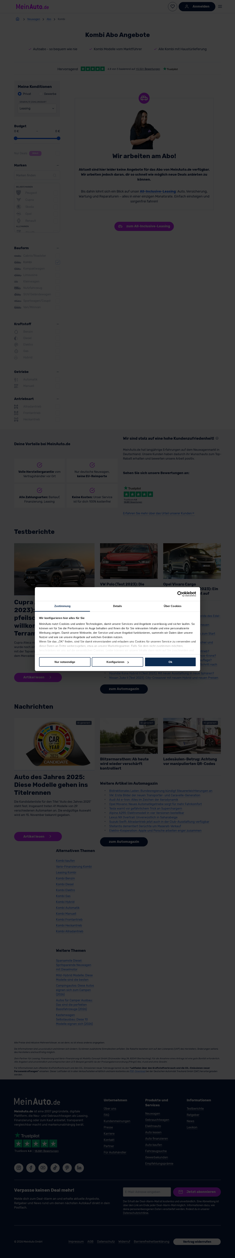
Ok (170, 661)
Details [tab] (117, 605)
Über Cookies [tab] (172, 605)
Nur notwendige (65, 661)
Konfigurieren (115, 661)
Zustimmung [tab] (62, 605)
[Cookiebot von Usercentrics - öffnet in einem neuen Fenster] (180, 594)
